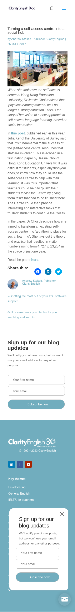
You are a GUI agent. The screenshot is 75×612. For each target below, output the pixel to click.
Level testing (16, 487)
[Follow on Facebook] (20, 464)
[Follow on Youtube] (28, 464)
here (34, 260)
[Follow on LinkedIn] (11, 464)
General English (19, 493)
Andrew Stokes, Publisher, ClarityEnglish (37, 38)
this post (18, 133)
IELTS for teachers (21, 499)
